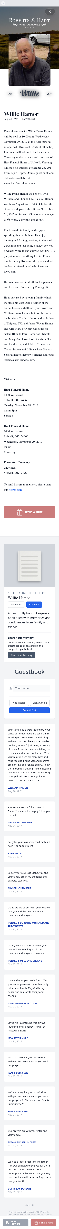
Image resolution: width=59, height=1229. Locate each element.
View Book (16, 604)
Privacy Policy (20, 1214)
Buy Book (34, 604)
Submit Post (29, 710)
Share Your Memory (21, 655)
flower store (15, 489)
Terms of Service (38, 1214)
